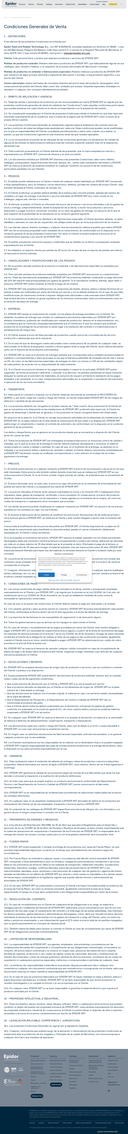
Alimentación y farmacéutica (74, 1061)
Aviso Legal (76, 580)
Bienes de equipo (75, 1075)
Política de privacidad (66, 580)
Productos (37, 1096)
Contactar (56, 1084)
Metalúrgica (73, 1085)
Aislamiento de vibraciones (35, 1087)
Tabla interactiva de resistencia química (95, 1061)
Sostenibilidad (112, 1070)
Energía (71, 1068)
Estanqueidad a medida (58, 1060)
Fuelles (33, 1080)
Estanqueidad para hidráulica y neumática (38, 1072)
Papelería (72, 1088)
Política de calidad (67, 1123)
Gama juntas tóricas (37, 1064)
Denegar (64, 575)
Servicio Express (55, 1070)
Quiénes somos (113, 1060)
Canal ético (41, 1123)
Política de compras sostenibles (83, 1123)
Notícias (110, 1076)
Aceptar (46, 575)
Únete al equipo (113, 1067)
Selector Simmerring (95, 1078)
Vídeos (91, 1075)
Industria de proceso (76, 1065)
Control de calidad (56, 1067)
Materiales (92, 1072)
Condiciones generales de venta (103, 1123)
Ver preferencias (81, 575)
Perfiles (33, 1076)
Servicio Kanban (55, 1076)
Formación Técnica (56, 1064)
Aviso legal (32, 1123)
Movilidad (72, 1081)
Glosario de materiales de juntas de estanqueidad (96, 1067)
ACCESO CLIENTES (101, 1)
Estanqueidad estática (38, 1060)
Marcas (33, 1091)
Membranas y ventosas (38, 1083)
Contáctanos (112, 1064)
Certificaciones (94, 1081)
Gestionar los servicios (45, 569)
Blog (109, 1073)
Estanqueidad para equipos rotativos (37, 1067)
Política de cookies (53, 580)
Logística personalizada (58, 1073)
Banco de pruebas (56, 1080)
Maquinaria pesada (75, 1072)
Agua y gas (73, 1078)
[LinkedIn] (109, 1090)
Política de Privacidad (53, 1123)
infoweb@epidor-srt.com (77, 53)
